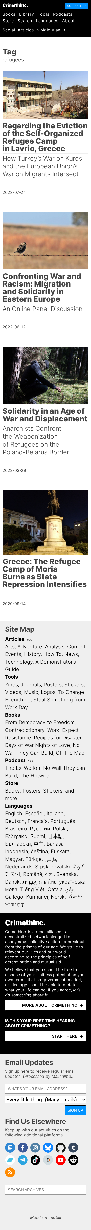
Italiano (55, 813)
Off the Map (70, 753)
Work (53, 730)
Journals (31, 685)
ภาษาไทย (47, 882)
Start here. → (67, 1036)
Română (32, 874)
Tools (43, 14)
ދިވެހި (69, 889)
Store (8, 20)
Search (25, 20)
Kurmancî (37, 897)
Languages (47, 20)
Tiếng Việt (32, 889)
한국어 (12, 874)
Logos (48, 692)
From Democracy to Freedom (40, 722)
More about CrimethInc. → (52, 1005)
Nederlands (18, 867)
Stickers (74, 685)
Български (18, 844)
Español (34, 813)
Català (55, 889)
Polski (60, 829)
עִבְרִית (29, 882)
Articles (15, 639)
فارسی (50, 859)
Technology (19, 662)
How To (52, 654)
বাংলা (49, 874)
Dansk (12, 882)
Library (26, 14)
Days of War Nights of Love (37, 745)
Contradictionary (24, 730)
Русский (40, 829)
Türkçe (33, 859)
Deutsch (15, 821)
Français (38, 821)
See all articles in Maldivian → (34, 29)
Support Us (77, 6)
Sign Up (75, 1110)
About (68, 20)
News (71, 654)
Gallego (14, 897)
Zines (11, 685)
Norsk (58, 897)
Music (31, 692)
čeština (39, 851)
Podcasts (62, 14)
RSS (29, 640)
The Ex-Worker (22, 768)
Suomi (37, 836)
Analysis (54, 647)
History (32, 654)
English (13, 813)
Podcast (15, 760)
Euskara (60, 851)
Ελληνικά (16, 836)
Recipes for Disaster (57, 738)
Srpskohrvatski (52, 867)
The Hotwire (34, 776)
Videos (13, 692)
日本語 (55, 836)
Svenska (66, 874)
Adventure (29, 647)
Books (9, 14)
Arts (10, 647)
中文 (39, 844)
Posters (53, 685)
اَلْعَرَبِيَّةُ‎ (78, 867)
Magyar (13, 859)
